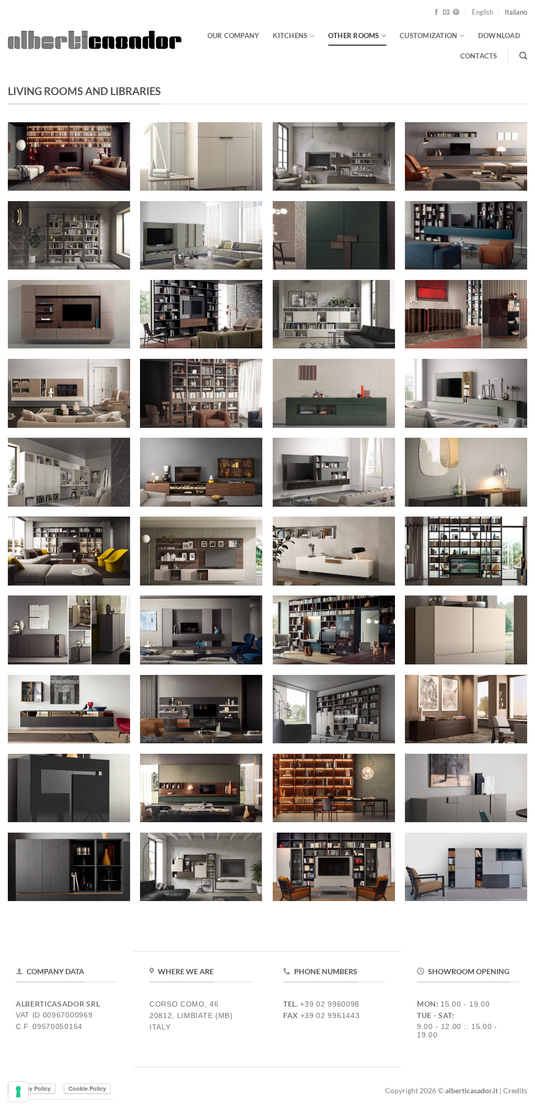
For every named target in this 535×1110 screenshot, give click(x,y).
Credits (515, 1090)
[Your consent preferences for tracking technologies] (18, 1092)
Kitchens (290, 35)
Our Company (233, 35)
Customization (428, 35)
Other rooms (353, 35)
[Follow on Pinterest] (456, 12)
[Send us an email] (446, 12)
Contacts (478, 56)
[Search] (523, 56)
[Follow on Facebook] (436, 12)
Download (499, 35)
